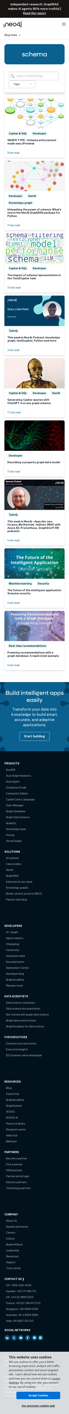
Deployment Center (17, 967)
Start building (34, 736)
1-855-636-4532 (20, 1285)
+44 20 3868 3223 (22, 1297)
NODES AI (12, 1117)
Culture (10, 1238)
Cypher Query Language (20, 799)
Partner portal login (17, 1176)
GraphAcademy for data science (25, 1026)
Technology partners (18, 1188)
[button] (22, 84)
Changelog (12, 944)
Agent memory (14, 938)
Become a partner (16, 1158)
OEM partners (14, 1170)
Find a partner (14, 1164)
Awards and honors (17, 1226)
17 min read (14, 412)
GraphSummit (14, 1105)
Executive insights (17, 1049)
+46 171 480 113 (26, 1291)
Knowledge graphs (17, 887)
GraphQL (11, 823)
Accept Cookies (38, 1395)
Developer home (15, 955)
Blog (9, 1088)
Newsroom (12, 1256)
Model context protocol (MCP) (24, 893)
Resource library (15, 1123)
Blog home (10, 35)
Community (12, 950)
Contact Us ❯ (14, 1279)
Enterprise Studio (16, 787)
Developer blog (15, 973)
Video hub (11, 1135)
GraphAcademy (15, 979)
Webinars (11, 1141)
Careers (10, 1232)
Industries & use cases (19, 881)
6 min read (13, 665)
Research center (16, 1129)
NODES (10, 1111)
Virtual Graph (14, 840)
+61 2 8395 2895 (28, 1314)
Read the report (34, 13)
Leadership (12, 1250)
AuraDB (10, 769)
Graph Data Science (18, 817)
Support (10, 1262)
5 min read (13, 540)
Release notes (14, 985)
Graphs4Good (14, 1244)
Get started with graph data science (27, 1014)
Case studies (13, 863)
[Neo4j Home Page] (12, 24)
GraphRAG (12, 875)
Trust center (13, 1268)
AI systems (12, 858)
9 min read (13, 152)
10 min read (14, 287)
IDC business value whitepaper (24, 1055)
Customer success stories (21, 1043)
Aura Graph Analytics (18, 775)
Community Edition (17, 793)
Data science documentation (23, 1008)
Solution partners (16, 1182)
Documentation (15, 961)
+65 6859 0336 (28, 1309)
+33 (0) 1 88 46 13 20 (27, 1303)
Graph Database (15, 811)
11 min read (13, 225)
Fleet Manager (15, 805)
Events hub (12, 1093)
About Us (11, 1220)
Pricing (10, 835)
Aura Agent (13, 781)
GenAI (9, 869)
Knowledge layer (16, 829)
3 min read (13, 350)
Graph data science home (21, 1020)
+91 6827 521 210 (23, 1320)
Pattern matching (16, 899)
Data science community (20, 1002)
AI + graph (12, 932)
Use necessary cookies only (38, 1406)
